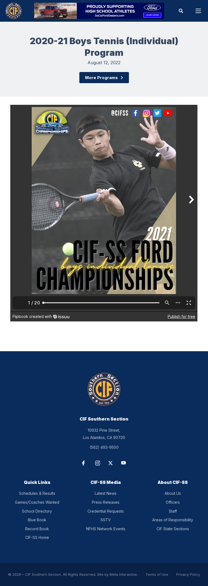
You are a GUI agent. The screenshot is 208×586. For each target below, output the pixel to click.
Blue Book (37, 519)
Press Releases (105, 502)
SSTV (105, 519)
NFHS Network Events (105, 528)
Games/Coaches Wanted (37, 502)
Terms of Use (156, 574)
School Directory (37, 511)
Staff (173, 511)
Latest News (105, 493)
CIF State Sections (173, 528)
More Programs (101, 77)
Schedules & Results (37, 493)
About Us (173, 493)
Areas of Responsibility (172, 519)
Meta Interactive (123, 574)
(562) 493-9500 (104, 447)
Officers (173, 502)
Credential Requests (105, 511)
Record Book (37, 528)
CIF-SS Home (37, 537)
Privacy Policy (188, 574)
